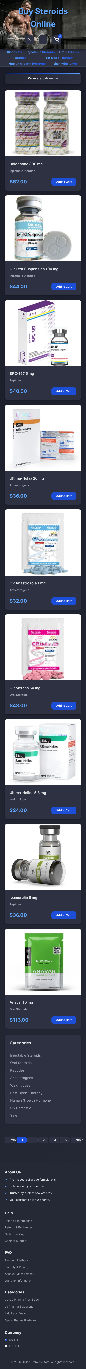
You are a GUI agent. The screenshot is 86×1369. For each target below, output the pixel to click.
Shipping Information (18, 1220)
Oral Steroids (69, 52)
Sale (13, 1115)
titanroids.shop (65, 63)
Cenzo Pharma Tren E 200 (22, 1299)
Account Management (19, 1273)
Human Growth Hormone (27, 63)
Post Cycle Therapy (58, 57)
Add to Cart (64, 181)
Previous (13, 1140)
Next (78, 1140)
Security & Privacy (17, 1267)
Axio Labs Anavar (16, 1313)
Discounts (14, 52)
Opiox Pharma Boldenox (20, 1320)
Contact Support (16, 1240)
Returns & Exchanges (19, 1227)
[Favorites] (43, 39)
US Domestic (20, 1108)
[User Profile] (29, 39)
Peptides (20, 57)
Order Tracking (15, 1234)
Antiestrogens (21, 1078)
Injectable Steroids (41, 52)
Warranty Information (18, 1280)
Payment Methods (17, 1260)
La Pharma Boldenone (19, 1306)
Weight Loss (20, 1085)
